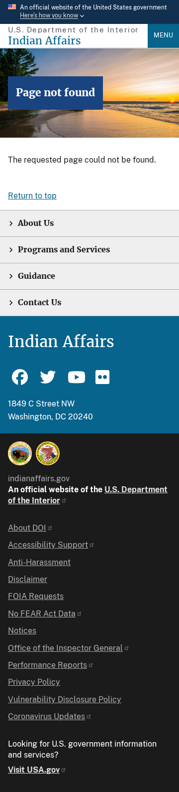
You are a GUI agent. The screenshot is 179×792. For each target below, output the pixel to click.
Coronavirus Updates (46, 716)
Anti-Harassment (39, 562)
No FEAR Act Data (42, 613)
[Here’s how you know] (89, 12)
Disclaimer (27, 579)
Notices (22, 630)
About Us (36, 223)
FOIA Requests (36, 596)
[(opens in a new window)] (20, 453)
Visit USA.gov (34, 770)
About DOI (27, 528)
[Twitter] (48, 382)
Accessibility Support (48, 545)
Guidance (36, 276)
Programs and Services (64, 249)
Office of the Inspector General (65, 648)
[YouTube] (76, 382)
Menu (163, 35)
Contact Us (39, 302)
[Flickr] (103, 382)
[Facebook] (20, 382)
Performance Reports (47, 665)
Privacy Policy (34, 682)
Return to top (32, 195)
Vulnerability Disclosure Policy (64, 699)
